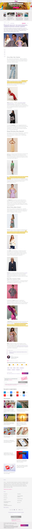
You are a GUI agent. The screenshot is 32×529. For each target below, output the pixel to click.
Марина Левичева (7, 23)
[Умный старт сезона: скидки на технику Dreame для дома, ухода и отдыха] (16, 15)
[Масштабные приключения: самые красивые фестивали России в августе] (9, 417)
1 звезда (22, 23)
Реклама (5, 495)
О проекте (5, 493)
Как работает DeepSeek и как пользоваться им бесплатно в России (22, 448)
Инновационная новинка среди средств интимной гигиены (22, 436)
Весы (18, 367)
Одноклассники (20, 392)
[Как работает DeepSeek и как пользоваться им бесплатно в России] (22, 442)
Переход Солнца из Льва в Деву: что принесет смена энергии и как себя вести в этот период (22, 424)
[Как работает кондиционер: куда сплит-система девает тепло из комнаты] (22, 455)
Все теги (19, 502)
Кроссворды (19, 500)
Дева (14, 367)
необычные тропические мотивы (22, 345)
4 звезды (24, 23)
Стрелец (9, 369)
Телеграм (7, 392)
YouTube (7, 395)
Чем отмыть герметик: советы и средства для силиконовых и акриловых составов (22, 466)
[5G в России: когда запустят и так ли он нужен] (9, 467)
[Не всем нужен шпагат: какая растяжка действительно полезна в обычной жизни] (7, 15)
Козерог (13, 369)
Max (26, 395)
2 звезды (23, 23)
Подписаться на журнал (8, 489)
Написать (25, 373)
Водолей (18, 369)
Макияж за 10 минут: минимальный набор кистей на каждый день (18, 352)
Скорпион (21, 367)
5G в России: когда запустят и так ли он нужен (9, 473)
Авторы (5, 499)
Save (5, 45)
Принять (24, 525)
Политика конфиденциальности (8, 505)
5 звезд (25, 23)
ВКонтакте (14, 392)
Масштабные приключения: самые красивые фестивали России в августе (9, 423)
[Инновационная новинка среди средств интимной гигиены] (22, 431)
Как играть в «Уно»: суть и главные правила (8, 436)
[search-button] (27, 1)
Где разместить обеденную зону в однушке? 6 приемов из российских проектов (9, 441)
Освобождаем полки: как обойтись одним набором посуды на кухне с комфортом (9, 453)
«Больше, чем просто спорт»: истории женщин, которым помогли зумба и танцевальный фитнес (24, 18)
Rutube (26, 392)
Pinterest (20, 395)
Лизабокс (19, 493)
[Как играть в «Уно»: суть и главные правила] (9, 431)
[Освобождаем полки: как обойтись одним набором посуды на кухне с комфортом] (9, 451)
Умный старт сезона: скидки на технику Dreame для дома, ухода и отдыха (15, 18)
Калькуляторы (20, 498)
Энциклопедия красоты (20, 496)
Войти (29, 1)
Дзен (13, 395)
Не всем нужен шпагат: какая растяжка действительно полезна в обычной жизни (7, 18)
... (21, 369)
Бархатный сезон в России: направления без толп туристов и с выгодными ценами (22, 410)
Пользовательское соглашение (7, 502)
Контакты (5, 497)
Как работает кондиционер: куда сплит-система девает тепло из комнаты (22, 460)
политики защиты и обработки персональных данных (11, 527)
